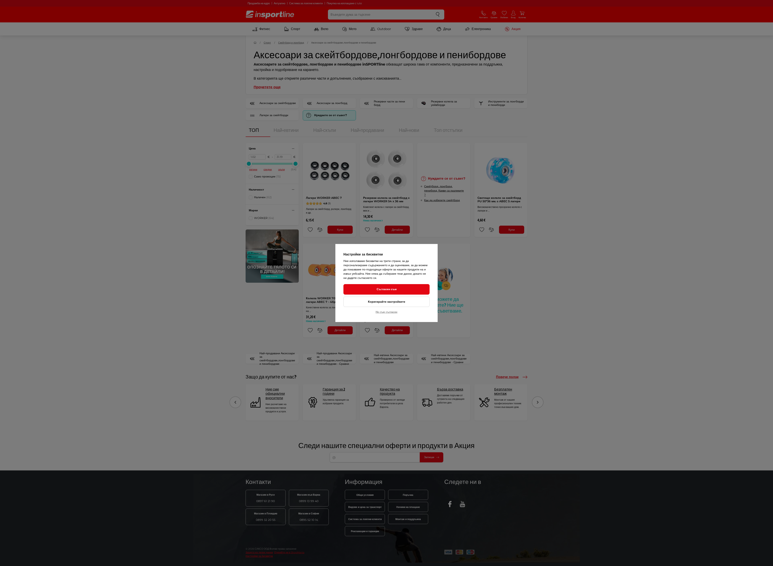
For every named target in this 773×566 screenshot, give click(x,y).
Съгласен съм (387, 289)
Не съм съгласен (386, 312)
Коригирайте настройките (386, 301)
